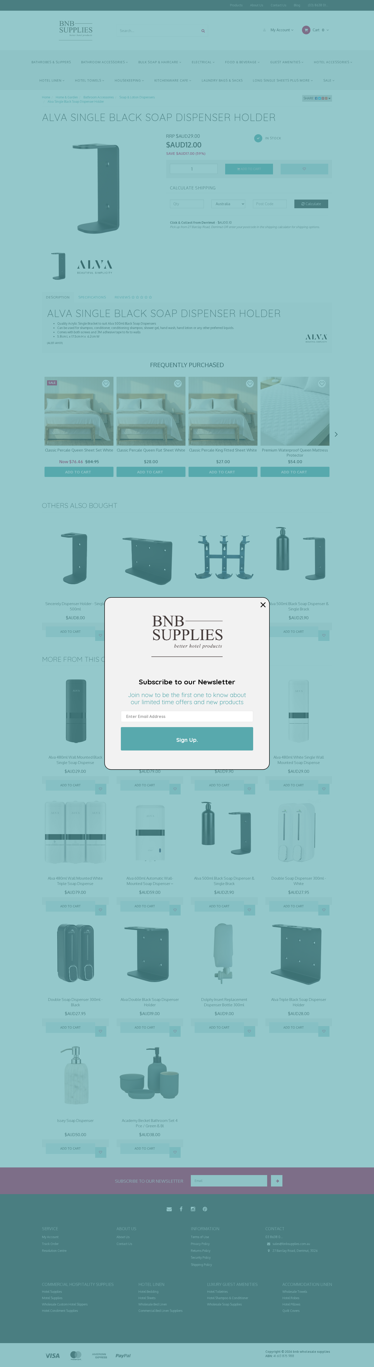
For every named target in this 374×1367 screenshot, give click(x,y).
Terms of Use (200, 1237)
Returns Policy (200, 1251)
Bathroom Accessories (103, 62)
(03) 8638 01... (318, 5)
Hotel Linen (51, 80)
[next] (336, 434)
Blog (297, 5)
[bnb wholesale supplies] (75, 30)
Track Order (50, 1244)
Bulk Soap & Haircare (158, 62)
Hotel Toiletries (217, 1292)
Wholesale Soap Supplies (224, 1304)
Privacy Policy (200, 1244)
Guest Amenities (285, 62)
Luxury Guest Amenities (232, 1284)
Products (236, 5)
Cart (318, 30)
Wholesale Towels (294, 1292)
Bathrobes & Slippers (51, 62)
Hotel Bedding (148, 1292)
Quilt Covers (290, 1311)
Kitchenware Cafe (171, 80)
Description (58, 297)
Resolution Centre (54, 1251)
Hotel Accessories (332, 62)
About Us (256, 5)
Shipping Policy (201, 1265)
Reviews (123, 297)
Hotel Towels (88, 80)
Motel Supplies (52, 1298)
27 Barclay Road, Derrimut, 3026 (295, 1251)
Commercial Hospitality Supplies (78, 1284)
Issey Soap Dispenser (75, 1120)
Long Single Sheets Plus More (282, 80)
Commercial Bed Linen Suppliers (160, 1311)
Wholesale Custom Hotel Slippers (65, 1304)
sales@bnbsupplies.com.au (291, 1244)
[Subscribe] (276, 1180)
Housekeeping (128, 80)
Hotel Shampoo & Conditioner (227, 1298)
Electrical (202, 62)
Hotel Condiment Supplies (60, 1311)
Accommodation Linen (307, 1284)
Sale (328, 80)
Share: (309, 98)
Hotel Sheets (146, 1298)
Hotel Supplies (52, 1292)
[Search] (203, 30)
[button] (106, 383)
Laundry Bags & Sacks (222, 80)
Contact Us (278, 5)
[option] (100, 191)
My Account (280, 30)
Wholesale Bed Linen (152, 1304)
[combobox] (158, 30)
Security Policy (201, 1257)
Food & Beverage (241, 62)
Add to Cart (250, 169)
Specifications (92, 297)
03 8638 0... (274, 1237)
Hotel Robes (290, 1298)
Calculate (313, 204)
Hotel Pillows (291, 1304)
